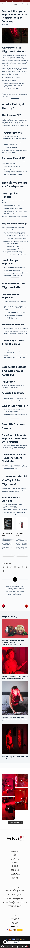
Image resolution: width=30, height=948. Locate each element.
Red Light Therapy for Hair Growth (15, 889)
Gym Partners (15, 877)
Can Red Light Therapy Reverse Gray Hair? (15, 898)
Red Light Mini (15, 853)
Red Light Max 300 (15, 859)
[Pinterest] (11, 567)
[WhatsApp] (22, 567)
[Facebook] (4, 567)
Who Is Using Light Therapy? (14, 906)
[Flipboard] (26, 567)
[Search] (22, 4)
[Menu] (2, 4)
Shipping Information (15, 868)
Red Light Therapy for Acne (15, 887)
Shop (15, 915)
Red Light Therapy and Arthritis (15, 899)
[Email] (4, 571)
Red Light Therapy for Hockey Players (15, 894)
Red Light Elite (15, 854)
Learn (15, 919)
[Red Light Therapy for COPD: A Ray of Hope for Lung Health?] (15, 739)
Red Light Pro (15, 857)
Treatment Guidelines (15, 918)
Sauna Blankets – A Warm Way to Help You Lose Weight (15, 897)
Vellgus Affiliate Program (15, 874)
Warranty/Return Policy (14, 869)
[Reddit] (19, 567)
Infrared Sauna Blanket (15, 851)
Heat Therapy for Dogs (15, 895)
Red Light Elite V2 (15, 855)
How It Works (15, 916)
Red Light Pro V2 (15, 858)
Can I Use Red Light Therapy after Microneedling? (15, 890)
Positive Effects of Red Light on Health (15, 905)
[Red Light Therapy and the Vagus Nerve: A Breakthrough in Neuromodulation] (15, 660)
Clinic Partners (15, 876)
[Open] (8, 785)
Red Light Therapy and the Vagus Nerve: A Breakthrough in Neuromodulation (15, 677)
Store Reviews (15, 922)
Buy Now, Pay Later (15, 870)
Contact (15, 923)
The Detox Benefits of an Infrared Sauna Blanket (15, 893)
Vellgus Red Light (17, 937)
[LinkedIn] (15, 567)
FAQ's (15, 921)
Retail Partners (15, 878)
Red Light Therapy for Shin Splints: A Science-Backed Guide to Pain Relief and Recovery (14, 719)
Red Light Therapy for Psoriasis (15, 891)
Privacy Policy (15, 866)
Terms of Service (15, 865)
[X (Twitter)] (7, 567)
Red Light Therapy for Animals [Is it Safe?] (15, 901)
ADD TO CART (8, 555)
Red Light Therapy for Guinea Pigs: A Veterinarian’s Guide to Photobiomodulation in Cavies (13, 642)
